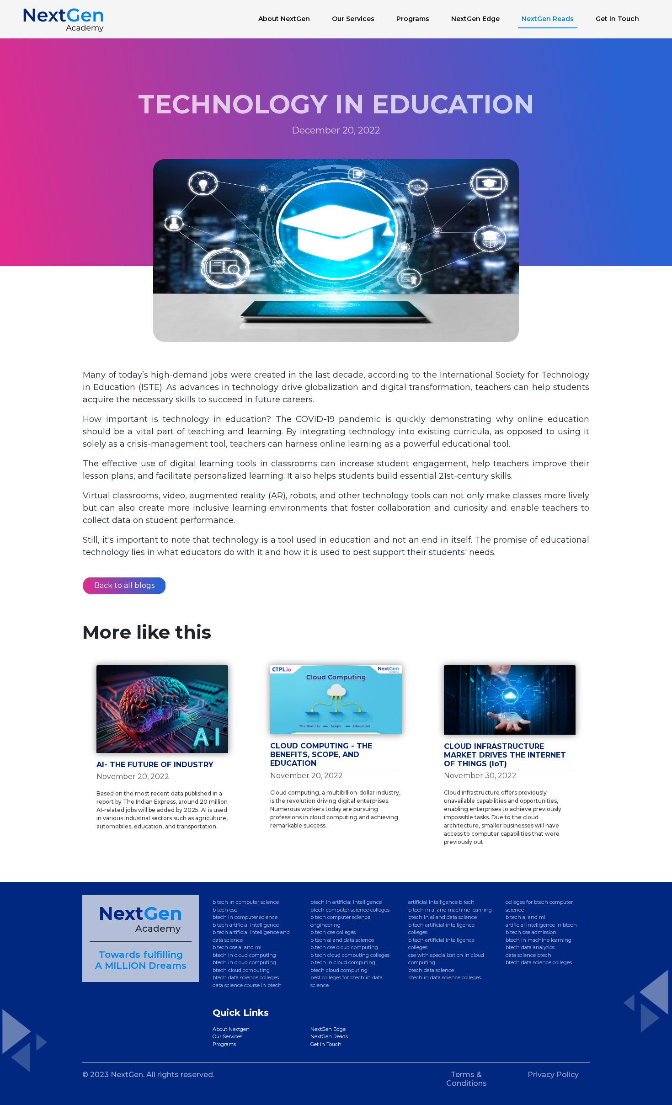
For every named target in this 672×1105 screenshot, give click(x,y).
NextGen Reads (548, 19)
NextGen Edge (477, 19)
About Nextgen (231, 1029)
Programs (412, 19)
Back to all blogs (124, 585)
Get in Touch (617, 19)
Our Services (353, 19)
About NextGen (284, 19)
